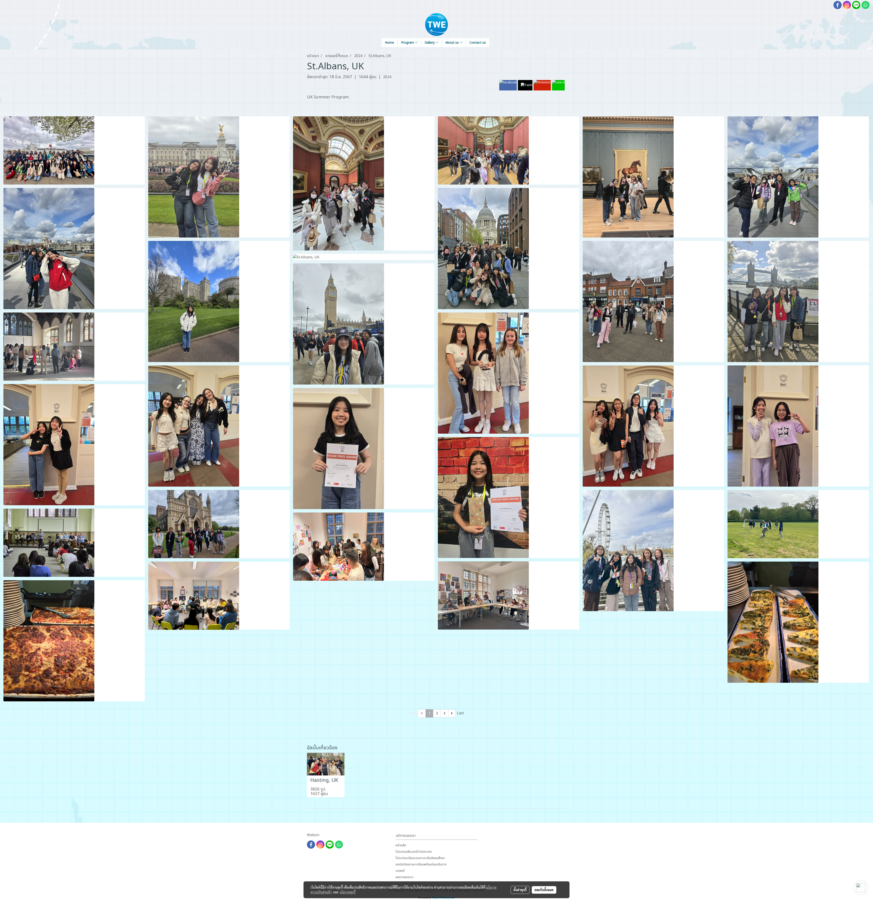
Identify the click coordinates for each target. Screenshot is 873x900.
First (413, 713)
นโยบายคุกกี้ (348, 892)
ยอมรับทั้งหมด (544, 890)
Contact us (477, 42)
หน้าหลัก (401, 845)
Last (460, 713)
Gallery (430, 42)
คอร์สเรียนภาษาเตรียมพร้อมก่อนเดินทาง (421, 864)
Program (408, 42)
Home (389, 42)
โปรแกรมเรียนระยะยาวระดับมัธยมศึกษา (420, 858)
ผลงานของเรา (405, 877)
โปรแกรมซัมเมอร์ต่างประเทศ (414, 851)
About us (452, 42)
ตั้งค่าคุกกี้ (520, 890)
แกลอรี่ (400, 870)
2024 (387, 77)
